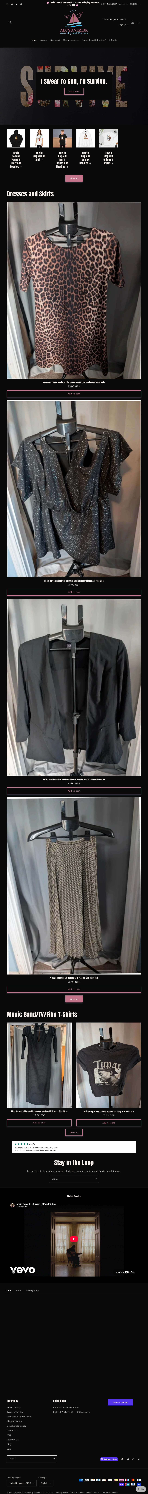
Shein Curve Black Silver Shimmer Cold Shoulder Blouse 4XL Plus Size (73, 581)
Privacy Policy (14, 1407)
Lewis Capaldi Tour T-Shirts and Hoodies (62, 159)
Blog (9, 1444)
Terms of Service (15, 1412)
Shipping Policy (14, 1421)
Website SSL (13, 1439)
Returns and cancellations (66, 1407)
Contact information (110, 1493)
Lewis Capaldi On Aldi (39, 156)
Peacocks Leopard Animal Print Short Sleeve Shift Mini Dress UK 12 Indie (74, 382)
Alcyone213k (18, 1493)
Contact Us (12, 1430)
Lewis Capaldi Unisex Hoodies (84, 158)
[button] (10, 22)
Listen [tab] (8, 1290)
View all (74, 178)
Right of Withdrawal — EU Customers (71, 1412)
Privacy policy (62, 1493)
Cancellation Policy (16, 1426)
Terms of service (77, 1493)
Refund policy (48, 1493)
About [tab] (18, 1290)
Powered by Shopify (32, 1493)
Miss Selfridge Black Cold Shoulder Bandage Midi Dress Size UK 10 (39, 1111)
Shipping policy (92, 1493)
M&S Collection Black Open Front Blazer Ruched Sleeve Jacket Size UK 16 (74, 779)
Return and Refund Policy (19, 1416)
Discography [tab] (32, 1290)
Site (9, 1449)
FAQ (9, 1435)
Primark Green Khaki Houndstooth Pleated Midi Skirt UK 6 (74, 978)
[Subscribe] (96, 1179)
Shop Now (74, 91)
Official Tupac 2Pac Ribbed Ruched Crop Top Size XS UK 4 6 (109, 1111)
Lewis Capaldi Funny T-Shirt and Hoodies (15, 159)
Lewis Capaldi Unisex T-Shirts (108, 158)
